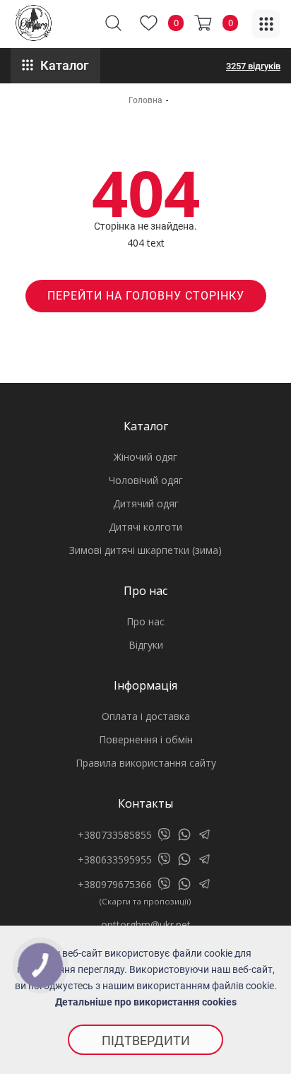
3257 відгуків (253, 66)
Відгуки (146, 644)
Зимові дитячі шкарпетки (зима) (145, 550)
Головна (145, 100)
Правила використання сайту (146, 762)
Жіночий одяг (145, 457)
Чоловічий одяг (146, 480)
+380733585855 (115, 835)
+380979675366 (115, 884)
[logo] (34, 23)
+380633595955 (115, 859)
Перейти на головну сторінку (145, 295)
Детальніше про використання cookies (146, 1002)
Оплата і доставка (146, 716)
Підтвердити (146, 1040)
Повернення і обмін (146, 739)
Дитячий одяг (146, 503)
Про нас (145, 621)
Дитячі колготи (145, 526)
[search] (113, 23)
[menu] (266, 24)
